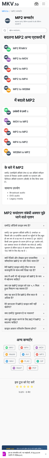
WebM (10, 354)
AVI (25, 354)
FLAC (25, 361)
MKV (9, 347)
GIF (40, 361)
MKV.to (5, 11)
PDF (32, 368)
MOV (40, 347)
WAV (10, 361)
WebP (17, 368)
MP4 (25, 347)
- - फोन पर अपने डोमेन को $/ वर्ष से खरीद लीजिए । (24, 449)
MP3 (40, 354)
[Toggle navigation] (43, 3)
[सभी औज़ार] (36, 3)
